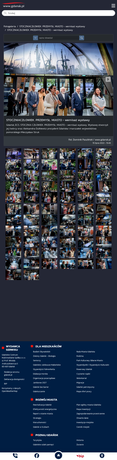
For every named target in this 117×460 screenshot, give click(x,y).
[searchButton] (81, 38)
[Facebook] (36, 456)
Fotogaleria (10, 26)
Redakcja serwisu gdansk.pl (11, 373)
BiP (5, 383)
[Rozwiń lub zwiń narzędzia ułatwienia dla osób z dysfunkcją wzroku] (102, 456)
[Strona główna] (15, 456)
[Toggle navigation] (113, 6)
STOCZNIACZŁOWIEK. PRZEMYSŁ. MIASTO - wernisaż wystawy (52, 26)
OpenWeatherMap (9, 391)
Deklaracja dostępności (14, 379)
